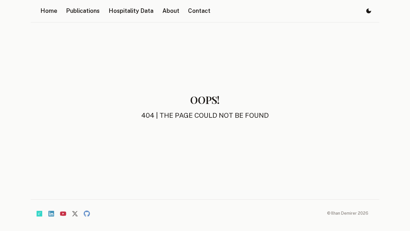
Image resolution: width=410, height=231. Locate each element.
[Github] (87, 213)
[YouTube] (63, 213)
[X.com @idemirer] (75, 213)
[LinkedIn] (51, 213)
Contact (199, 10)
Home (48, 10)
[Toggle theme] (368, 11)
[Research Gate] (39, 213)
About (170, 10)
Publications (83, 10)
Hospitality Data (131, 10)
